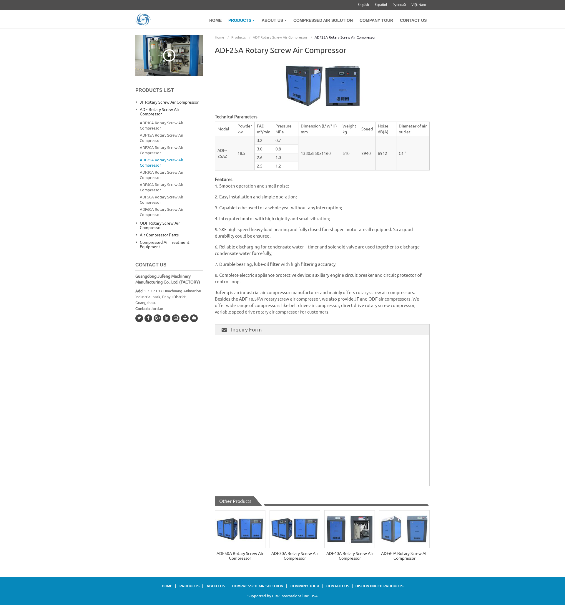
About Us (216, 586)
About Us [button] (273, 20)
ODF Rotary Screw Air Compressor (160, 225)
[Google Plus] (157, 318)
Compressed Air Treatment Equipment (165, 244)
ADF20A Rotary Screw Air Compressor (161, 150)
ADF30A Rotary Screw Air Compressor (294, 556)
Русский (399, 4)
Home (215, 20)
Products (238, 37)
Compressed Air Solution (323, 20)
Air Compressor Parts (159, 235)
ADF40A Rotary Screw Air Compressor (349, 556)
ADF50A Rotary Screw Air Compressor (240, 556)
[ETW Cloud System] (194, 318)
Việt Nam (418, 4)
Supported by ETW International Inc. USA (282, 596)
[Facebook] (148, 318)
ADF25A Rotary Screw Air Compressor (161, 162)
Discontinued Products (379, 586)
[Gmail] (176, 318)
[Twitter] (139, 318)
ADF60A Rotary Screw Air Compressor (404, 556)
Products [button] (240, 20)
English (363, 4)
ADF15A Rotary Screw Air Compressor (161, 137)
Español (381, 4)
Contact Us (413, 20)
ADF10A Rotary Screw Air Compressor (161, 125)
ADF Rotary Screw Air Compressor (280, 37)
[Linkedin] (166, 318)
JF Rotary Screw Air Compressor (169, 102)
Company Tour (376, 20)
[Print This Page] (185, 318)
